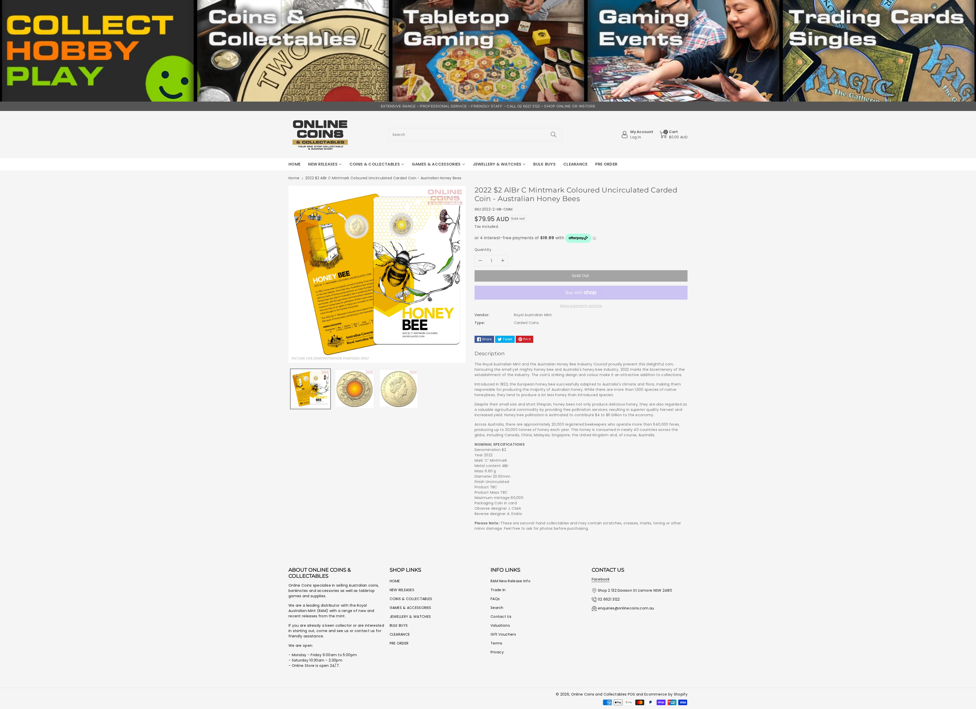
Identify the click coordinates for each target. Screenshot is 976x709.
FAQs (495, 598)
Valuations (500, 625)
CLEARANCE (400, 634)
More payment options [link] (581, 305)
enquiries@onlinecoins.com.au (626, 608)
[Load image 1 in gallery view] (310, 389)
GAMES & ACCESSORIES (410, 607)
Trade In (498, 589)
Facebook (600, 579)
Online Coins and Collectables (599, 694)
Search (497, 607)
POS (631, 694)
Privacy (497, 652)
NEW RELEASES (402, 589)
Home (293, 178)
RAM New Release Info (510, 581)
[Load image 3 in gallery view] (399, 389)
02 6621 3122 (609, 599)
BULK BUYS (399, 625)
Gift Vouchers (503, 634)
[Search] (553, 134)
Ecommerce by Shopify (666, 694)
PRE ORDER (399, 643)
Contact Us (501, 616)
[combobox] (476, 134)
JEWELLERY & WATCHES (410, 616)
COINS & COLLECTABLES (411, 598)
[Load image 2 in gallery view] (354, 389)
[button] (674, 134)
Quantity (483, 249)
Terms (496, 643)
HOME (395, 581)
